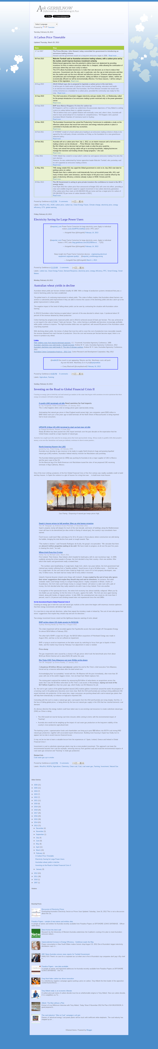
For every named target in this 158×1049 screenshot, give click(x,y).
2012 (36, 873)
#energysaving (97, 256)
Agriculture (43, 377)
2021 (36, 800)
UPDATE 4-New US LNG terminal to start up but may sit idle (64, 427)
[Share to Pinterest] (82, 201)
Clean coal (73, 766)
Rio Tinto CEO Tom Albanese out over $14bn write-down (63, 660)
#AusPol (43, 205)
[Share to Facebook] (80, 201)
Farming (51, 377)
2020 (36, 804)
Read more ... (113, 56)
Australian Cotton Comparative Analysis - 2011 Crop (52, 352)
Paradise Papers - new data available (55, 966)
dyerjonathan (95, 363)
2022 (36, 797)
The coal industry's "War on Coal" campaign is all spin (61, 1015)
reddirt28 (55, 360)
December (40, 828)
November (40, 831)
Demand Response (70, 271)
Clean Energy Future (81, 205)
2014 (36, 822)
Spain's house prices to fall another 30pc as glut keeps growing (66, 523)
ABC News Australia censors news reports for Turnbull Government (66, 954)
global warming (51, 207)
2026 (36, 785)
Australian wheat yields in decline (54, 285)
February (39, 853)
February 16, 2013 (94, 366)
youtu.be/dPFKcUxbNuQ (76, 229)
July (38, 838)
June (38, 841)
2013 (36, 825)
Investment (105, 766)
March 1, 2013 (92, 260)
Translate (51, 27)
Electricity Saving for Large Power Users (58, 219)
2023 (36, 794)
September (40, 834)
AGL (48, 205)
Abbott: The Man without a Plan (53, 1003)
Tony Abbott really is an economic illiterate (57, 991)
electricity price (106, 205)
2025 (36, 788)
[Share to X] (77, 201)
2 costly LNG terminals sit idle (52, 403)
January (39, 869)
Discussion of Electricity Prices (53, 909)
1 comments (64, 267)
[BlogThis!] (75, 201)
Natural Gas (114, 766)
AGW (52, 205)
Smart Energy (112, 271)
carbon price (59, 205)
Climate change (94, 205)
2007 (36, 883)
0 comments (63, 201)
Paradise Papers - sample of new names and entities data (52, 921)
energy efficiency (96, 271)
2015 (36, 819)
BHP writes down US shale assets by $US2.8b (58, 622)
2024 (36, 791)
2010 (36, 879)
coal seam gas (87, 766)
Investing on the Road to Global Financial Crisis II (64, 389)
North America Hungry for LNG (52, 447)
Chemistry (65, 766)
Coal (79, 766)
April (38, 847)
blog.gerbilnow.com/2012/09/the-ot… (85, 242)
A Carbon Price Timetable (49, 37)
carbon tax (69, 205)
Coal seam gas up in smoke (44, 757)
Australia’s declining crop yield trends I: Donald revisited (54, 345)
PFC (105, 271)
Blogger (89, 1030)
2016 (36, 816)
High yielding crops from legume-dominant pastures (52, 343)
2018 (36, 810)
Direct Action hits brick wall (51, 930)
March (38, 850)
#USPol (49, 766)
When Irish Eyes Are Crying (51, 552)
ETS (43, 207)
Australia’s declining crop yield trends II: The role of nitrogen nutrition (58, 347)
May (38, 844)
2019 (36, 807)
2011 (36, 876)
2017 (36, 813)
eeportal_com (56, 226)
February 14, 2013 (91, 233)
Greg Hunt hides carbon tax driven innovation (58, 978)
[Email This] (73, 201)
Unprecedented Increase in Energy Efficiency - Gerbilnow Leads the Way (68, 942)
